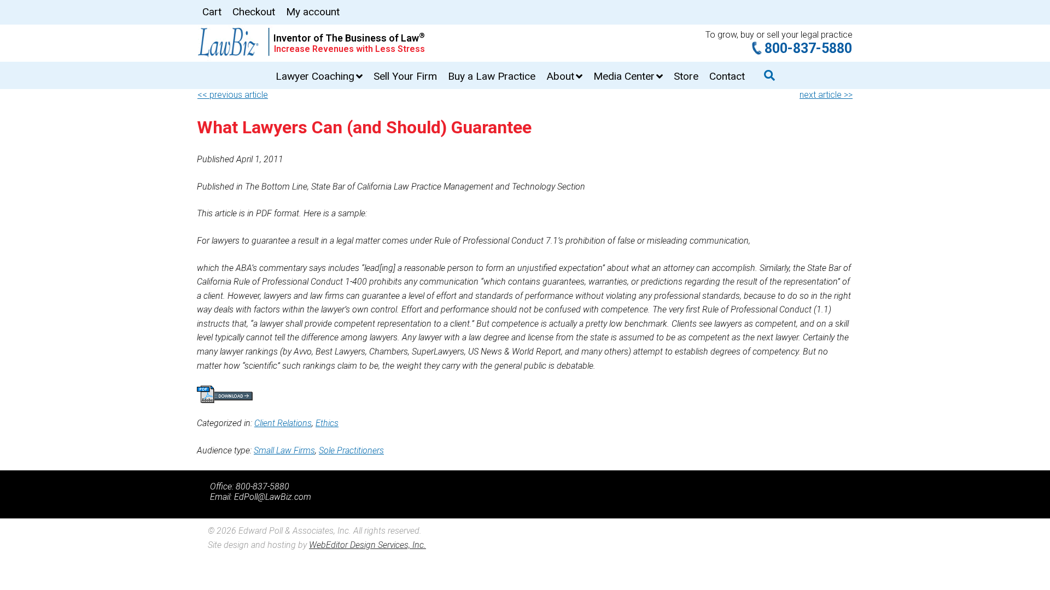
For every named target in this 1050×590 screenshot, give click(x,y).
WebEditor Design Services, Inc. (367, 545)
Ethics (327, 423)
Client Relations (283, 423)
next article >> (826, 95)
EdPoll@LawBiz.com (272, 497)
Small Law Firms (284, 450)
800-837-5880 (808, 48)
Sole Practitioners (351, 450)
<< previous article (232, 95)
